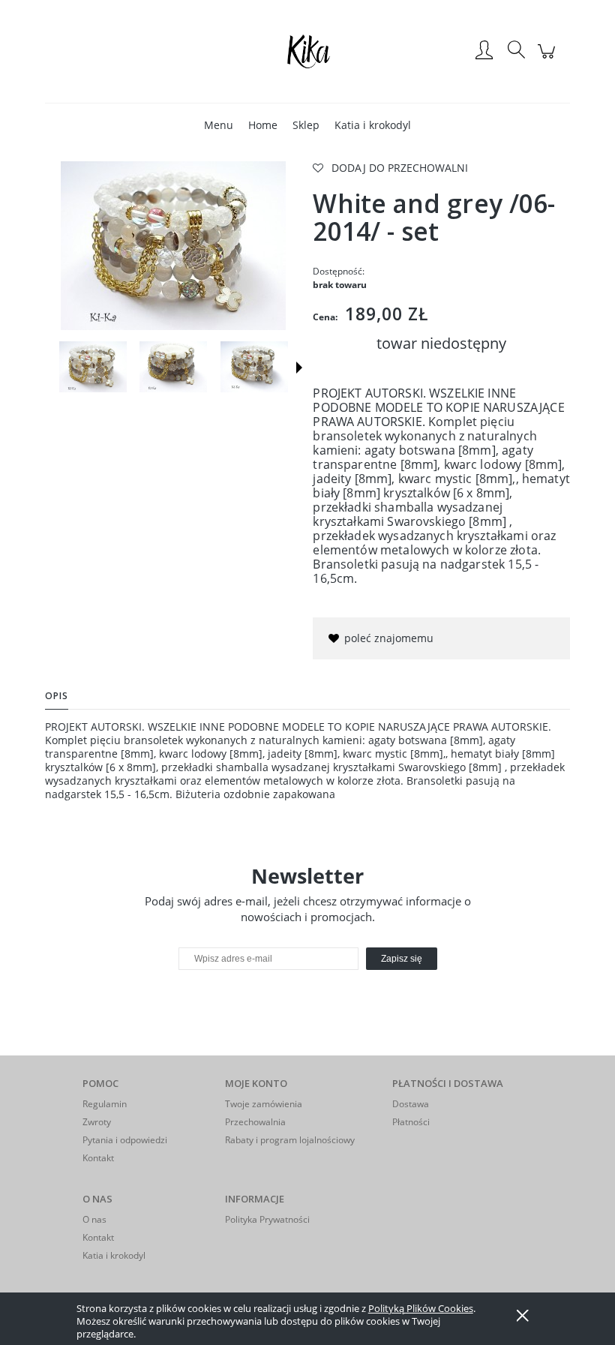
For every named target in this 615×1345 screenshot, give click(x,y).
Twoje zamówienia (263, 1103)
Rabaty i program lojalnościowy (290, 1139)
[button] (299, 368)
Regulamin (104, 1103)
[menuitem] (218, 125)
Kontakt (98, 1157)
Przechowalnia (255, 1121)
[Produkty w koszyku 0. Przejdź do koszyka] (548, 59)
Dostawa (410, 1103)
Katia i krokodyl (114, 1255)
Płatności (411, 1121)
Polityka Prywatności (267, 1219)
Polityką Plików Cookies (420, 1308)
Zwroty (96, 1121)
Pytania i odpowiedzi (124, 1139)
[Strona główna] (307, 51)
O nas (94, 1219)
